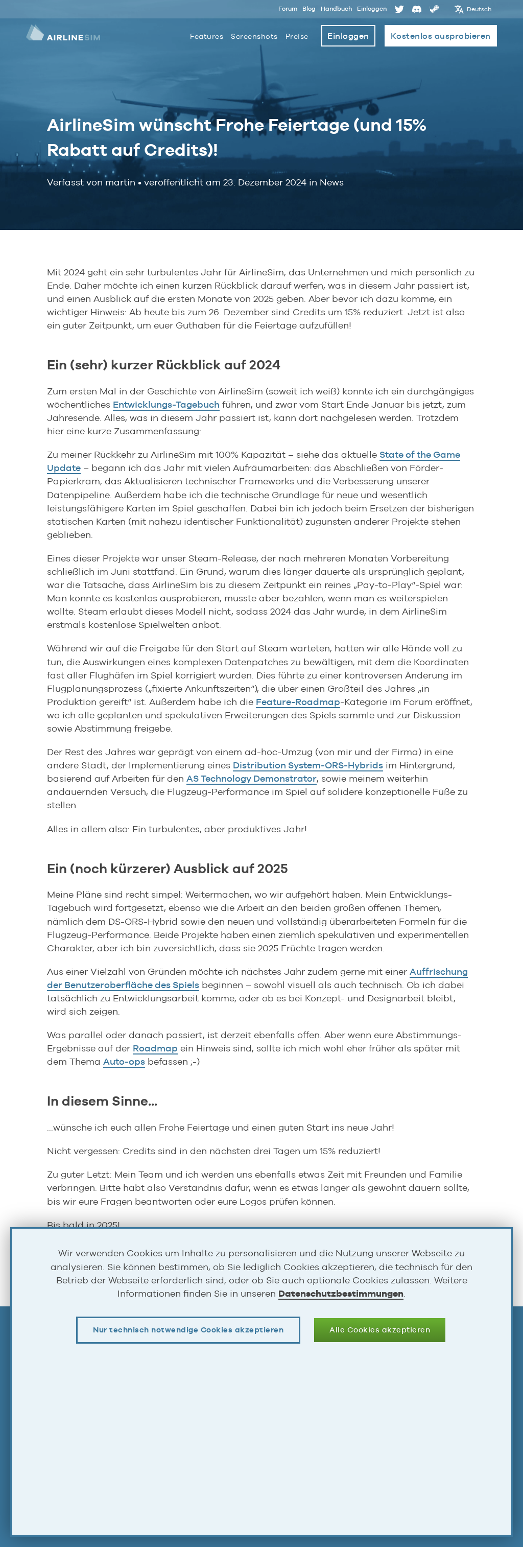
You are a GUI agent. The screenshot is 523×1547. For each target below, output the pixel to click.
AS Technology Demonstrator (251, 778)
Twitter (399, 9)
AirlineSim (63, 36)
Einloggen (372, 8)
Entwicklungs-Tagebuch (166, 404)
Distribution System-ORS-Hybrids (308, 765)
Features (206, 36)
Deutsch (479, 9)
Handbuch (336, 8)
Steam (434, 9)
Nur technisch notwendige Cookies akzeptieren (188, 1329)
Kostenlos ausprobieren (441, 36)
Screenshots (254, 36)
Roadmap (155, 1048)
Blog (309, 8)
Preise (297, 36)
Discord (416, 9)
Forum (287, 8)
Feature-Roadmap (298, 701)
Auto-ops (124, 1061)
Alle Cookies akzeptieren (379, 1329)
